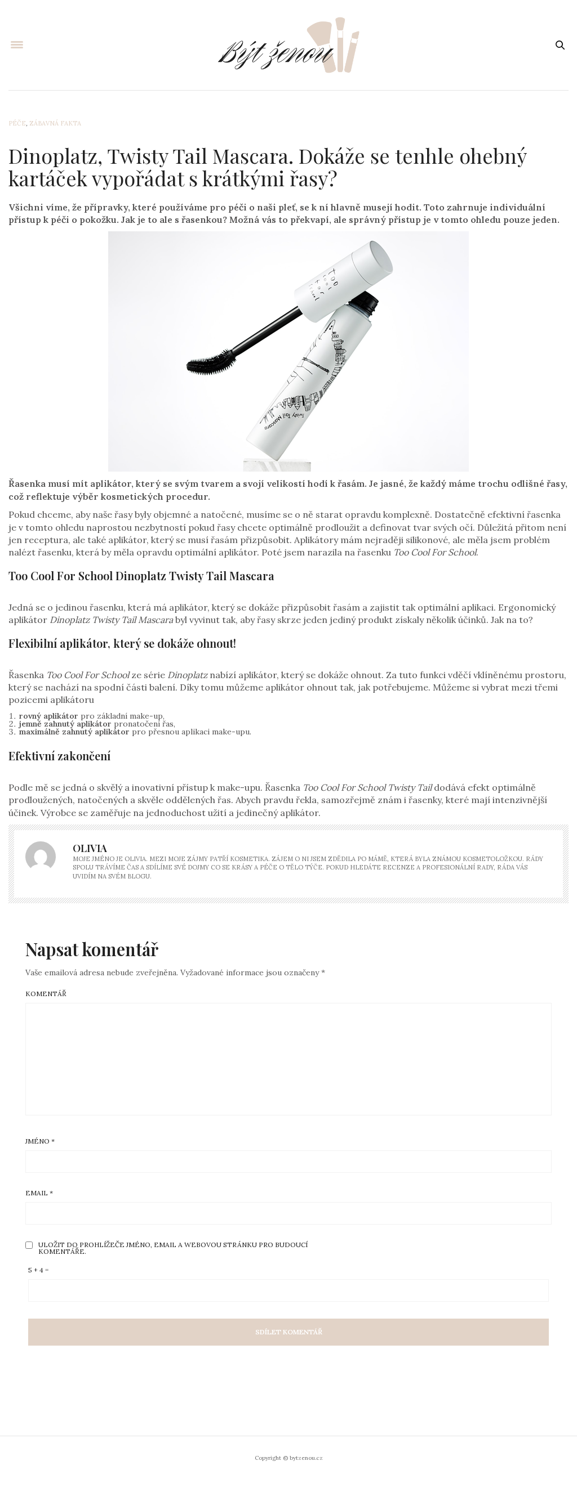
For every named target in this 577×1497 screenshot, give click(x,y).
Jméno (40, 1141)
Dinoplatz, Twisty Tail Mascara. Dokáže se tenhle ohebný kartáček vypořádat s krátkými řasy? (267, 166)
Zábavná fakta (55, 123)
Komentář (45, 993)
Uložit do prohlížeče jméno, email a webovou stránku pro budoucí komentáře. (173, 1248)
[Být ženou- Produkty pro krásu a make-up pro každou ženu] (288, 45)
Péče (17, 123)
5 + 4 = (38, 1270)
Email (39, 1193)
